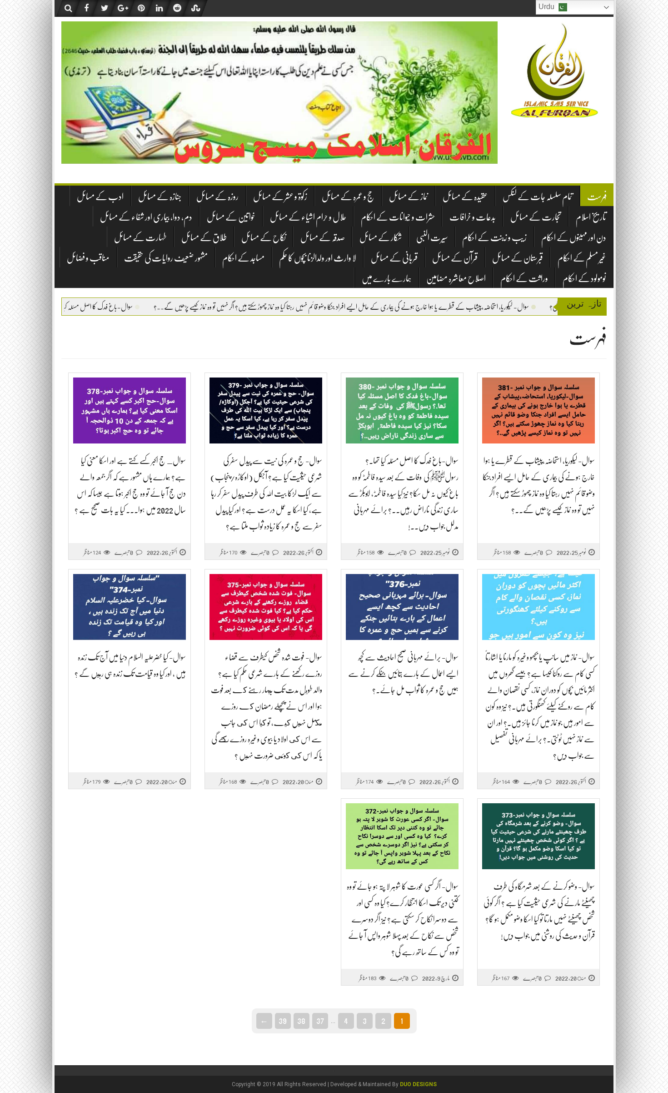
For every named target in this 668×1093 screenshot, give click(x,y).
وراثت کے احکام (524, 278)
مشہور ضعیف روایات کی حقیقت (166, 258)
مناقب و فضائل (88, 258)
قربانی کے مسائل (394, 258)
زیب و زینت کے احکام (494, 238)
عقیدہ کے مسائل (465, 197)
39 (283, 1020)
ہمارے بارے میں (387, 278)
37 (320, 1020)
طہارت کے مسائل (140, 238)
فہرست (597, 197)
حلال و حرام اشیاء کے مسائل (308, 217)
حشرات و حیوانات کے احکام (398, 217)
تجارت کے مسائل (535, 217)
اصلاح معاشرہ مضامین (456, 278)
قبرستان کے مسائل (517, 258)
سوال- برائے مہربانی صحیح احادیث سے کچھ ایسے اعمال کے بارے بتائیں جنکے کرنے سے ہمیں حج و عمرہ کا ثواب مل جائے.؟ (403, 674)
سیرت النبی (432, 238)
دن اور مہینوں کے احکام (573, 238)
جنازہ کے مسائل (160, 197)
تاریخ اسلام (591, 217)
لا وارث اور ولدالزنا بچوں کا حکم (317, 258)
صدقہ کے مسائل (322, 238)
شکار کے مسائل (380, 238)
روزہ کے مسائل (217, 197)
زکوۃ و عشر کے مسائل (280, 197)
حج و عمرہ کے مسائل (348, 197)
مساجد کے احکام (243, 258)
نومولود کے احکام (584, 278)
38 (301, 1020)
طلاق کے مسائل (204, 238)
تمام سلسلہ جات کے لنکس (538, 197)
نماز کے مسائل (408, 197)
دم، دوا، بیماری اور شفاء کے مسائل (146, 217)
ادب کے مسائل (100, 197)
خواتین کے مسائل (231, 217)
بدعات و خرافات (472, 217)
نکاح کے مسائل (263, 238)
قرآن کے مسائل (455, 258)
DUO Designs (418, 1084)
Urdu (547, 6)
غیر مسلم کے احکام (582, 258)
